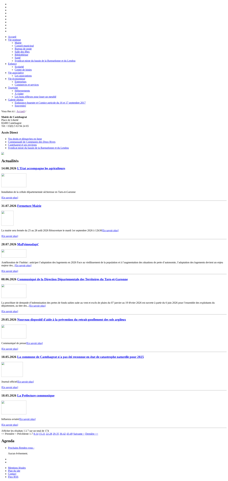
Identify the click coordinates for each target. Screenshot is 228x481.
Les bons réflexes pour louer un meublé (35, 96)
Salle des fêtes (22, 51)
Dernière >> (91, 433)
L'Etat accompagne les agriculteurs (41, 168)
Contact (12, 473)
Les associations (23, 75)
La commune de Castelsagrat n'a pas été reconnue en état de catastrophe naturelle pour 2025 (80, 357)
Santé (18, 57)
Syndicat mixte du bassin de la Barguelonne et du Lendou (45, 60)
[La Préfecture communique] (13, 413)
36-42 (63, 433)
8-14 (36, 433)
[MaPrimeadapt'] (13, 256)
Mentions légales (17, 467)
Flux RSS (13, 476)
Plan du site (14, 470)
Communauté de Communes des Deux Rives (31, 141)
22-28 (49, 433)
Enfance (12, 63)
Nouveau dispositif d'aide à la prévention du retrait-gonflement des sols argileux (71, 319)
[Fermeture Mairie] (7, 224)
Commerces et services (27, 84)
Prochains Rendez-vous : (21, 447)
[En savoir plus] (9, 197)
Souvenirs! (20, 105)
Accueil (12, 36)
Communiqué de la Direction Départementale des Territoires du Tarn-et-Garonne (72, 279)
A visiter (19, 93)
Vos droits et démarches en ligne (25, 138)
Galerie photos (15, 99)
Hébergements (22, 90)
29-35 (56, 433)
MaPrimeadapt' (28, 244)
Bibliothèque (21, 54)
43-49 (69, 433)
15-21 (42, 433)
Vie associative (16, 72)
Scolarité (19, 66)
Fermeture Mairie (29, 206)
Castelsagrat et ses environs (22, 144)
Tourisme (13, 87)
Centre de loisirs (23, 69)
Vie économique (16, 78)
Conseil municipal (24, 45)
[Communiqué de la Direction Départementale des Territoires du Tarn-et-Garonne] (13, 297)
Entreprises (20, 81)
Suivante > (79, 433)
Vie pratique (14, 39)
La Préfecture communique (35, 395)
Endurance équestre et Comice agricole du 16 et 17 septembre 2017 (50, 102)
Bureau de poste (23, 48)
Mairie (18, 42)
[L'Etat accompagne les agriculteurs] (13, 186)
